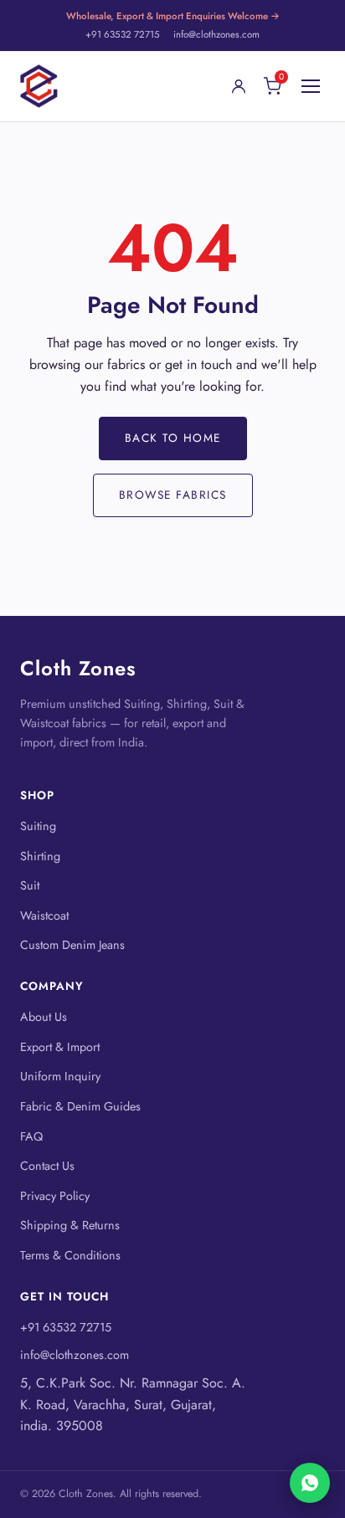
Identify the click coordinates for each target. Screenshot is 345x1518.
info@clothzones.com (216, 34)
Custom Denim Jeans (72, 944)
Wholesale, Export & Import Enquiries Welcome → (173, 16)
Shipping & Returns (70, 1225)
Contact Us (47, 1165)
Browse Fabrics (173, 494)
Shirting (40, 856)
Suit (29, 885)
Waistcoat (44, 915)
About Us (43, 1016)
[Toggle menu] (310, 86)
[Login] (238, 86)
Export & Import (60, 1046)
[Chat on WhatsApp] (310, 1483)
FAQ (31, 1136)
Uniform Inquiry (60, 1076)
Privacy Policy (55, 1195)
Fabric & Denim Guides (80, 1106)
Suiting (38, 826)
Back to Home (173, 437)
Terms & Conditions (70, 1255)
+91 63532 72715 (122, 34)
